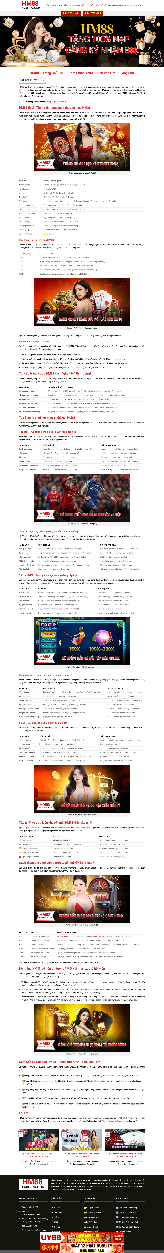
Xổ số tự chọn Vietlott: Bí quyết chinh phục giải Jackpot (82, 1155)
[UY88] (82, 1237)
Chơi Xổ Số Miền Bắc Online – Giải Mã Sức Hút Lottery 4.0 (38, 1155)
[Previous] (18, 1149)
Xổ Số (103, 5)
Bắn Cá (67, 5)
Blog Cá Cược (134, 5)
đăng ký (113, 1121)
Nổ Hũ (84, 5)
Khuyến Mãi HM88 (117, 5)
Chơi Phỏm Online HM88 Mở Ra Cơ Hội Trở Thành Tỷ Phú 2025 (125, 1155)
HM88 (54, 1180)
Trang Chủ (56, 5)
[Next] (145, 1149)
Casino (76, 5)
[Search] (48, 5)
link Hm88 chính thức (69, 936)
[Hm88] (31, 5)
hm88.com (97, 936)
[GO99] (82, 1248)
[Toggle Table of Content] (41, 80)
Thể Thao (94, 5)
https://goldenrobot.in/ (57, 102)
